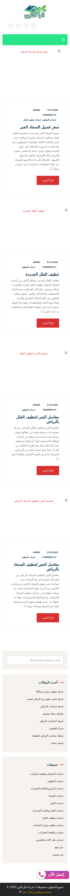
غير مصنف (58, 854)
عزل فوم (58, 847)
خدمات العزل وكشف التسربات (47, 810)
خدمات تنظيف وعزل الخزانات (48, 825)
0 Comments (49, 115)
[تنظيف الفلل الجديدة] (35, 231)
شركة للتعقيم (56, 728)
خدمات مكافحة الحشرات (50, 832)
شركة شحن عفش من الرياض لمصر (45, 699)
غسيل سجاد (57, 743)
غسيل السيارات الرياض (51, 721)
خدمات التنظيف (49, 120)
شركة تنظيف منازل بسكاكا (49, 691)
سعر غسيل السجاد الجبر (39, 127)
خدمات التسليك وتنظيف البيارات (46, 773)
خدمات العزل (56, 803)
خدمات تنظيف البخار (32, 120)
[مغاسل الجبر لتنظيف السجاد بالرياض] (35, 521)
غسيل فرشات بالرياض (52, 706)
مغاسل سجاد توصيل (53, 713)
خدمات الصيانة (56, 795)
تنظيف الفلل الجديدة (42, 274)
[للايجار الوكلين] (35, 12)
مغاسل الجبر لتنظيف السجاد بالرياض (36, 566)
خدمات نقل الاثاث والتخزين (49, 839)
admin (36, 110)
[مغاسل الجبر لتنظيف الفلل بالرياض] (35, 373)
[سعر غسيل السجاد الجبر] (35, 75)
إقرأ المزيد (47, 180)
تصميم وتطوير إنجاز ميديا (36, 892)
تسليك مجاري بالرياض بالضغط (47, 735)
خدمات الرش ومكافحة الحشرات (47, 788)
